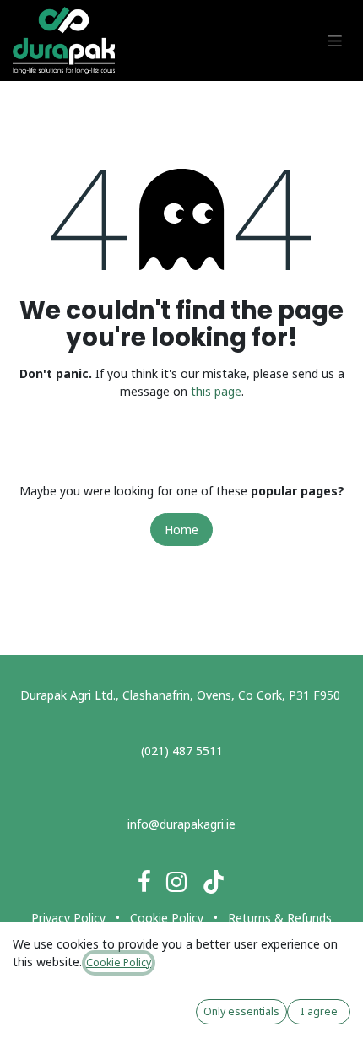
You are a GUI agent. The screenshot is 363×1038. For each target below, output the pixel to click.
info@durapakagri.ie (181, 824)
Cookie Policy (166, 918)
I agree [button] (319, 1011)
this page (216, 391)
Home (181, 530)
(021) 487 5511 (182, 751)
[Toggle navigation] (334, 40)
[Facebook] (144, 882)
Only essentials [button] (241, 1011)
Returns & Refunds (280, 918)
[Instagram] (176, 882)
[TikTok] (213, 882)
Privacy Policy (68, 918)
